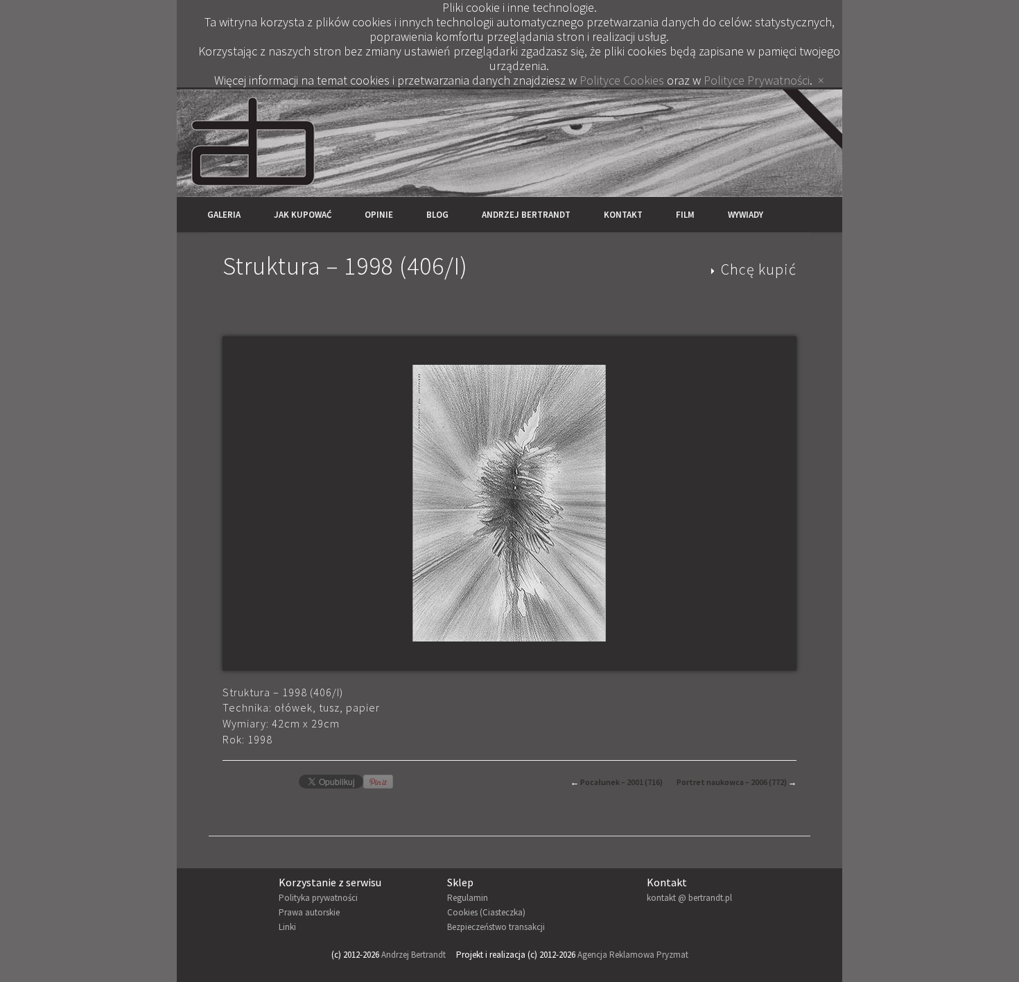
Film (685, 215)
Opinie (379, 215)
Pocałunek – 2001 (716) (621, 782)
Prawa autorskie (309, 912)
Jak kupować (302, 215)
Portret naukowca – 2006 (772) (732, 782)
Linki (287, 927)
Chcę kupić (758, 269)
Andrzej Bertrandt (526, 215)
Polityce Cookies (622, 80)
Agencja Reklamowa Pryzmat (632, 955)
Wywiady (745, 215)
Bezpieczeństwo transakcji (496, 927)
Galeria (224, 215)
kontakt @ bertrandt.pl (689, 898)
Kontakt (623, 215)
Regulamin (467, 898)
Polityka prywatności (318, 898)
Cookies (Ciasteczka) (486, 912)
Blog (437, 215)
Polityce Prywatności (757, 80)
